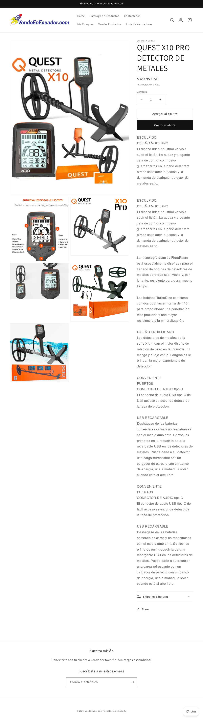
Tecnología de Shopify (114, 710)
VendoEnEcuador (94, 710)
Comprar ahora (165, 125)
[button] (172, 20)
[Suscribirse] (132, 682)
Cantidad (142, 91)
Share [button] (145, 609)
